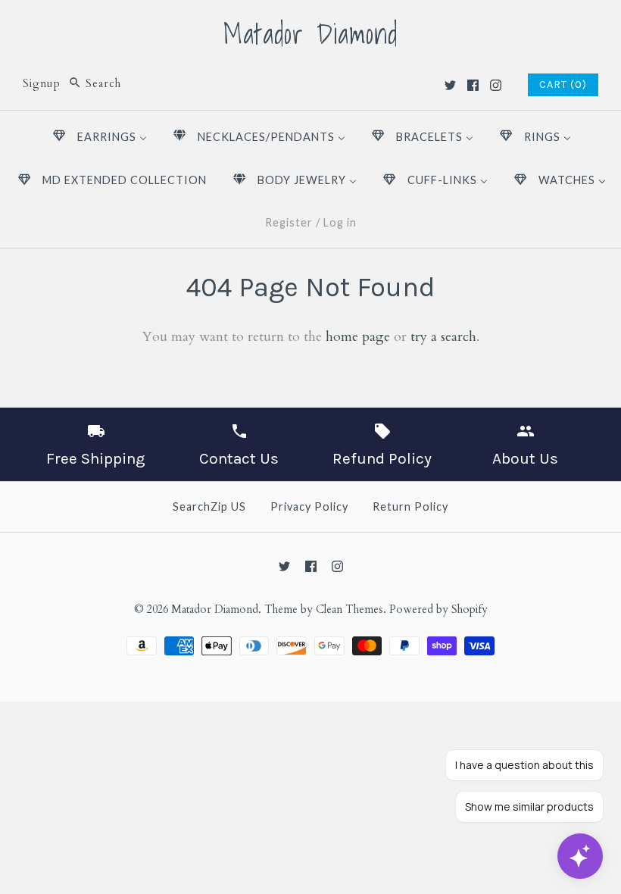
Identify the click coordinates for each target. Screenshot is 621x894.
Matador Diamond (214, 609)
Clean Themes (349, 609)
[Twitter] (450, 85)
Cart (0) (563, 84)
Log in (340, 222)
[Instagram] (495, 85)
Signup (42, 84)
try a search (443, 336)
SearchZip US (209, 506)
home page (358, 336)
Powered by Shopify (438, 609)
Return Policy (410, 506)
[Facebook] (473, 85)
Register (289, 222)
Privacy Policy (309, 506)
